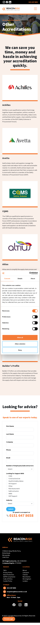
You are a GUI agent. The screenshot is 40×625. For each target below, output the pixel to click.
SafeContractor (14, 491)
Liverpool (26, 573)
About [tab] (33, 278)
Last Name (10, 434)
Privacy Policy (7, 573)
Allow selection (20, 344)
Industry (9, 500)
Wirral (25, 570)
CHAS (10, 476)
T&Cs (5, 570)
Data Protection (8, 575)
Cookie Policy (7, 581)
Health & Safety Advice (16, 481)
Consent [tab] (7, 278)
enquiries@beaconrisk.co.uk (17, 592)
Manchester (26, 577)
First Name (10, 426)
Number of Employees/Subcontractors (20, 466)
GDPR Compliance (9, 577)
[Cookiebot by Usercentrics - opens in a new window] (29, 273)
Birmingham (27, 579)
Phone (8, 450)
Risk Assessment (14, 489)
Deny (20, 350)
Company (9, 442)
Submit (10, 509)
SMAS (10, 494)
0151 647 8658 (33, 2)
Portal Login (8, 619)
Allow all (20, 337)
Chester (25, 575)
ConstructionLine (14, 479)
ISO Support (13, 484)
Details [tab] (20, 278)
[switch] (35, 316)
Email (8, 458)
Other (11, 486)
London (25, 581)
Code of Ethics (8, 579)
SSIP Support (13, 496)
